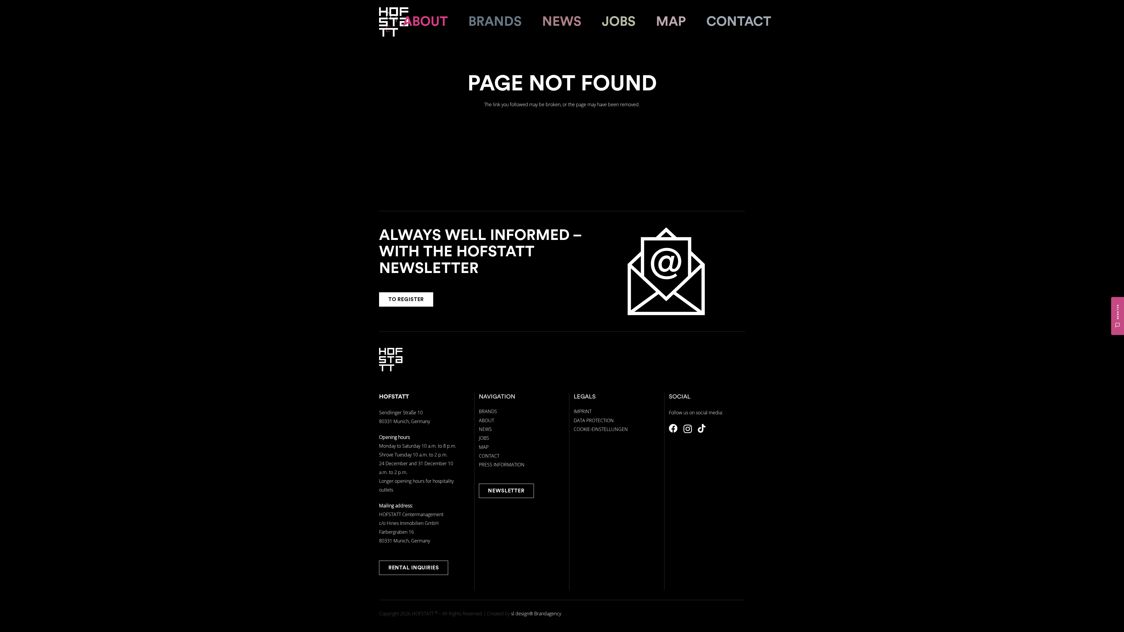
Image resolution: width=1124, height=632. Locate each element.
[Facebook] (673, 428)
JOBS (484, 438)
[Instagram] (687, 429)
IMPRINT (583, 411)
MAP (484, 447)
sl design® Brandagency (536, 613)
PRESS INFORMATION (502, 464)
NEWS (485, 429)
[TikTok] (701, 428)
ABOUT (486, 420)
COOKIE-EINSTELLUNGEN (601, 429)
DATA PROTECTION (594, 420)
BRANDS (488, 411)
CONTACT (489, 456)
